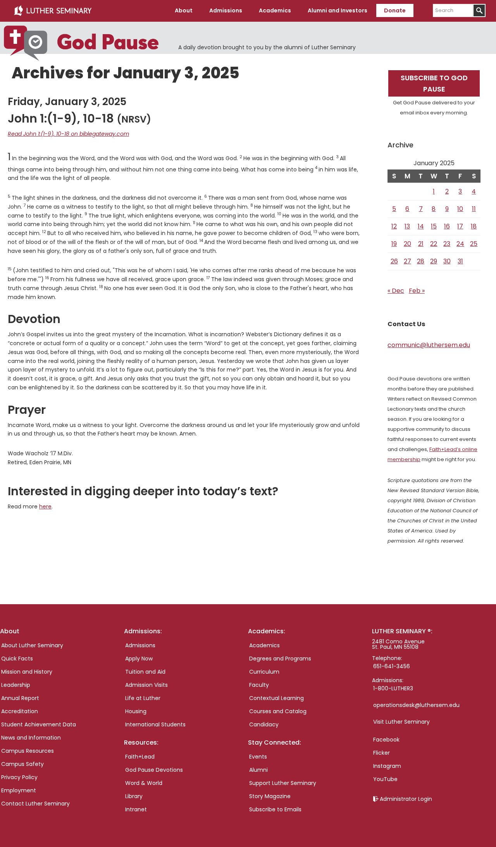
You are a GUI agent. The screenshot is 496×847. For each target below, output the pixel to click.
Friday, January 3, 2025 (67, 102)
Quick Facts (17, 658)
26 (394, 261)
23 (446, 243)
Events (258, 757)
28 (420, 261)
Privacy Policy (19, 777)
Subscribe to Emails (275, 809)
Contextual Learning (276, 698)
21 (421, 243)
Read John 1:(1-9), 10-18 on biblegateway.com (68, 134)
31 (460, 261)
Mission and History (26, 672)
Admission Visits (146, 685)
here (45, 506)
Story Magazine (270, 796)
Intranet (136, 809)
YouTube (385, 779)
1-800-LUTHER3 (393, 688)
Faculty (259, 685)
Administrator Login (406, 799)
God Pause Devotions (154, 770)
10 (460, 208)
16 (447, 226)
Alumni (258, 770)
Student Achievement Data (38, 724)
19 (394, 243)
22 (433, 243)
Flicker (381, 753)
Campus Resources (27, 751)
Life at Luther (142, 698)
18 (474, 226)
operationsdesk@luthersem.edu (416, 705)
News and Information (31, 738)
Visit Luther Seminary (401, 722)
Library (134, 796)
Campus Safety (22, 764)
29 (433, 261)
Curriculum (264, 672)
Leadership (15, 685)
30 (447, 261)
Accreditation (19, 711)
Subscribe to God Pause (434, 83)
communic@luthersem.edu (429, 345)
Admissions (140, 645)
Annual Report (20, 698)
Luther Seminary (53, 11)
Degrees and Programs (280, 658)
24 (460, 243)
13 (407, 226)
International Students (155, 724)
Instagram (387, 766)
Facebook (386, 739)
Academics (264, 645)
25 (473, 243)
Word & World (143, 783)
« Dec (396, 290)
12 (394, 226)
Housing (135, 711)
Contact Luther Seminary (35, 803)
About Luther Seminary (32, 645)
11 (474, 208)
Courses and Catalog (278, 711)
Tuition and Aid (145, 672)
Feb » (417, 290)
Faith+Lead (140, 757)
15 (434, 226)
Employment (18, 790)
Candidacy (264, 724)
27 (407, 261)
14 (421, 226)
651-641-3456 (391, 666)
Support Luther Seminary (282, 783)
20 (407, 243)
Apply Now (139, 658)
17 (460, 226)
